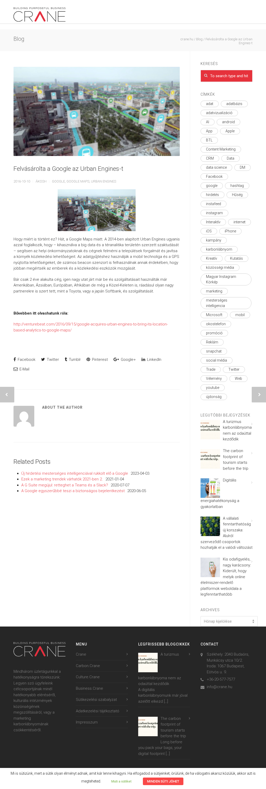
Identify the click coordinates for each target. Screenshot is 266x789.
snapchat (214, 351)
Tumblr (74, 359)
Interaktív (213, 222)
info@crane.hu (219, 686)
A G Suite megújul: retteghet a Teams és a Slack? (64, 485)
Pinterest (99, 359)
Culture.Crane (88, 677)
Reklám (212, 342)
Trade (210, 369)
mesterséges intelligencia (216, 303)
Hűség (237, 195)
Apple (230, 131)
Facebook (26, 359)
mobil (240, 315)
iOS (209, 231)
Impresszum (87, 722)
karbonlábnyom (219, 249)
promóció (214, 333)
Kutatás (236, 258)
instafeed (213, 204)
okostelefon (216, 324)
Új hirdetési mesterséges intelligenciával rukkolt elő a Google (74, 473)
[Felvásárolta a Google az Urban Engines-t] (97, 111)
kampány (213, 240)
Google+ (128, 359)
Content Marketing (221, 149)
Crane (81, 654)
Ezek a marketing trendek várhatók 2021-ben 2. (62, 479)
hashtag (237, 186)
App (209, 131)
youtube (212, 388)
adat (209, 104)
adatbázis (234, 104)
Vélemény (214, 378)
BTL (209, 140)
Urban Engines (103, 181)
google (58, 181)
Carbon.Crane (88, 665)
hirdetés (212, 195)
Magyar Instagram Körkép (221, 279)
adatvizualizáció (219, 113)
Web (238, 378)
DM (242, 167)
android (228, 122)
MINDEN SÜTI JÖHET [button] (163, 781)
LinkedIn (153, 359)
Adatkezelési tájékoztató (97, 711)
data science (216, 167)
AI (207, 122)
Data (230, 158)
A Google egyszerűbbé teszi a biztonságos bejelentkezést (73, 490)
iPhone (230, 231)
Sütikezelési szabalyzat (96, 699)
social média (216, 360)
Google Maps (77, 181)
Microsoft (214, 315)
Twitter (52, 359)
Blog (199, 39)
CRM (210, 158)
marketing (214, 291)
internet (239, 222)
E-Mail (23, 369)
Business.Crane (89, 688)
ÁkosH (41, 181)
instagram (214, 213)
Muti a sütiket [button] (121, 781)
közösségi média (220, 267)
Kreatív (211, 258)
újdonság (214, 397)
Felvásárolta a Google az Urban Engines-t (68, 168)
